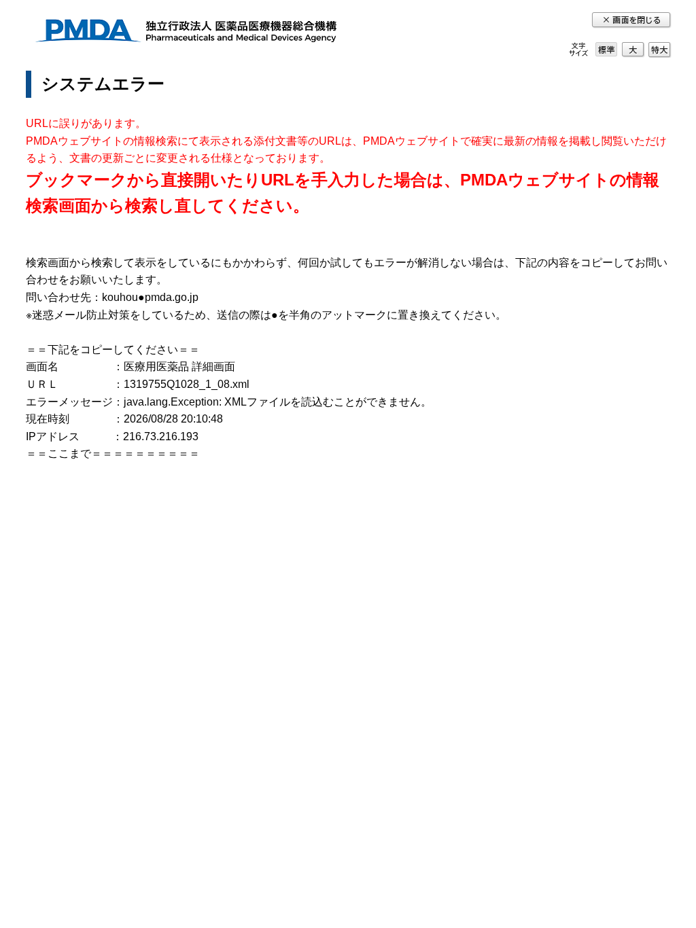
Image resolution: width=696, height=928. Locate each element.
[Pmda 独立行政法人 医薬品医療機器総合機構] (185, 33)
